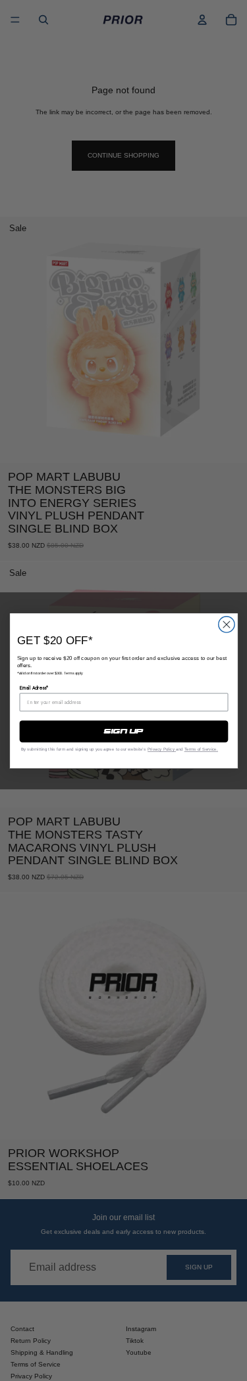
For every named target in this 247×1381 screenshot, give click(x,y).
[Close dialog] (226, 624)
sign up (123, 731)
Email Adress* (33, 687)
